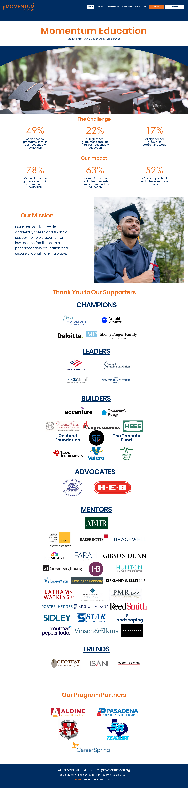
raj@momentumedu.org (113, 770)
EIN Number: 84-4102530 (98, 779)
